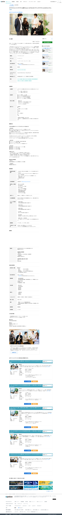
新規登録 (60, 2)
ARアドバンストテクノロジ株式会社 (15, 12)
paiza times (24, 505)
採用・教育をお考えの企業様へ (19, 509)
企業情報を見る (14, 352)
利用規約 (10, 514)
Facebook (20, 507)
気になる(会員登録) (27, 381)
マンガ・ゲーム (25, 503)
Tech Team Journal (17, 505)
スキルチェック (19, 503)
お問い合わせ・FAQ (22, 511)
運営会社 (6, 514)
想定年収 (20, 64)
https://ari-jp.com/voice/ (26, 181)
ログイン (58, 2)
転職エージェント (31, 501)
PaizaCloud (39, 505)
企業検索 (45, 501)
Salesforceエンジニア (45, 61)
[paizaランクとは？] (51, 361)
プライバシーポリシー (15, 514)
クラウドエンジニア (45, 54)
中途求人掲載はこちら (28, 509)
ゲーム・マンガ (31, 1)
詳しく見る (48, 366)
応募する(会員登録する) (47, 42)
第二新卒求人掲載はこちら (44, 509)
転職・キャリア (17, 501)
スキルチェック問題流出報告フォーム (32, 511)
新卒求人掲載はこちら (36, 509)
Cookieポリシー (21, 514)
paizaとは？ (39, 1)
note (29, 505)
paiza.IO (33, 505)
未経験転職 (22, 501)
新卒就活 (26, 501)
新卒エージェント (39, 501)
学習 (15, 503)
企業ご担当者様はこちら (53, 1)
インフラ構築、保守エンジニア (46, 48)
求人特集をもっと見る (49, 491)
